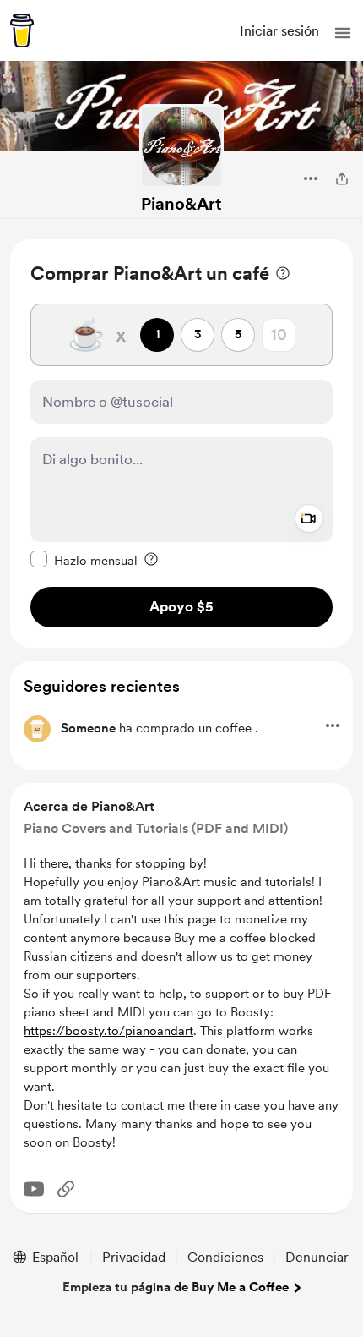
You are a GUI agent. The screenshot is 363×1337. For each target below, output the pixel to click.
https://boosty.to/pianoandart (108, 1030)
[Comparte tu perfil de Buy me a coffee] (341, 178)
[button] (343, 33)
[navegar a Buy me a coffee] (22, 30)
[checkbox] (84, 560)
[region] (181, 443)
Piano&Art (181, 204)
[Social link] (65, 1189)
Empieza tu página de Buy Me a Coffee (175, 1287)
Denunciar (317, 1257)
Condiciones (225, 1257)
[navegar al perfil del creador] (181, 146)
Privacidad (133, 1257)
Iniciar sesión (279, 31)
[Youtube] (34, 1189)
